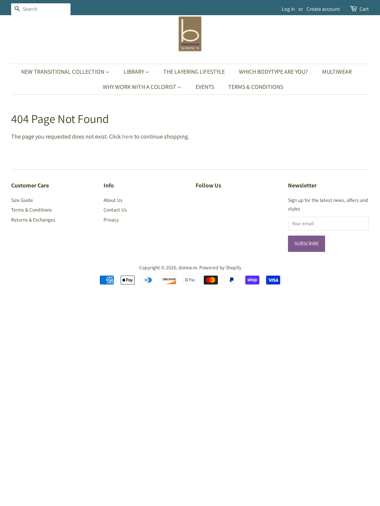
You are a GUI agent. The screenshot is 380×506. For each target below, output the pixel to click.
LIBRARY (134, 72)
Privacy (111, 219)
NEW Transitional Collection (63, 72)
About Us (113, 200)
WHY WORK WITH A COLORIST (140, 87)
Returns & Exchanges (33, 219)
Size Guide (22, 200)
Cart (364, 9)
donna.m (187, 267)
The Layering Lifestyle (194, 72)
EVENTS (205, 87)
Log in (288, 9)
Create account (323, 9)
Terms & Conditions (255, 87)
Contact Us (115, 209)
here (127, 136)
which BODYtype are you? (273, 72)
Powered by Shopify (220, 267)
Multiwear (337, 72)
